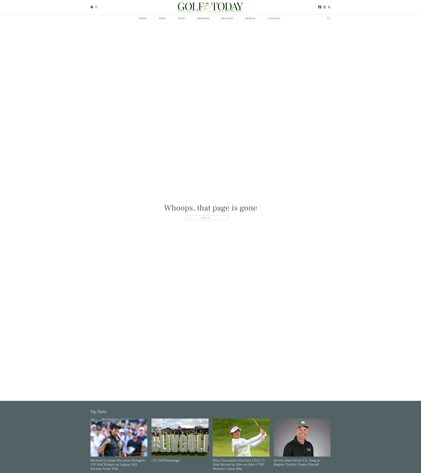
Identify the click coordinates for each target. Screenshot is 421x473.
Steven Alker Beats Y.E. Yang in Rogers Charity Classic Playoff (297, 462)
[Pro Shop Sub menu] (235, 18)
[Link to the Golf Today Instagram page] (324, 7)
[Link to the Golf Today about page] (96, 7)
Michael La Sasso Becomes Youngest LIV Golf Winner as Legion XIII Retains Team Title (117, 464)
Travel (142, 18)
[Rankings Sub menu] (211, 18)
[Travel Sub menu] (149, 18)
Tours (182, 18)
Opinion (250, 18)
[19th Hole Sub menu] (282, 18)
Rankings (203, 18)
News (162, 18)
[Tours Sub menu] (187, 18)
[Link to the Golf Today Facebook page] (319, 7)
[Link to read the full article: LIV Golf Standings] (179, 437)
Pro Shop (227, 18)
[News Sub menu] (167, 18)
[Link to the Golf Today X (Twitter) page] (329, 7)
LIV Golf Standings (165, 460)
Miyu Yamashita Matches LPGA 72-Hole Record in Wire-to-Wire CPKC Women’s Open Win (239, 464)
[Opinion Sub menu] (257, 18)
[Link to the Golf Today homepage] (91, 7)
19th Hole (273, 18)
